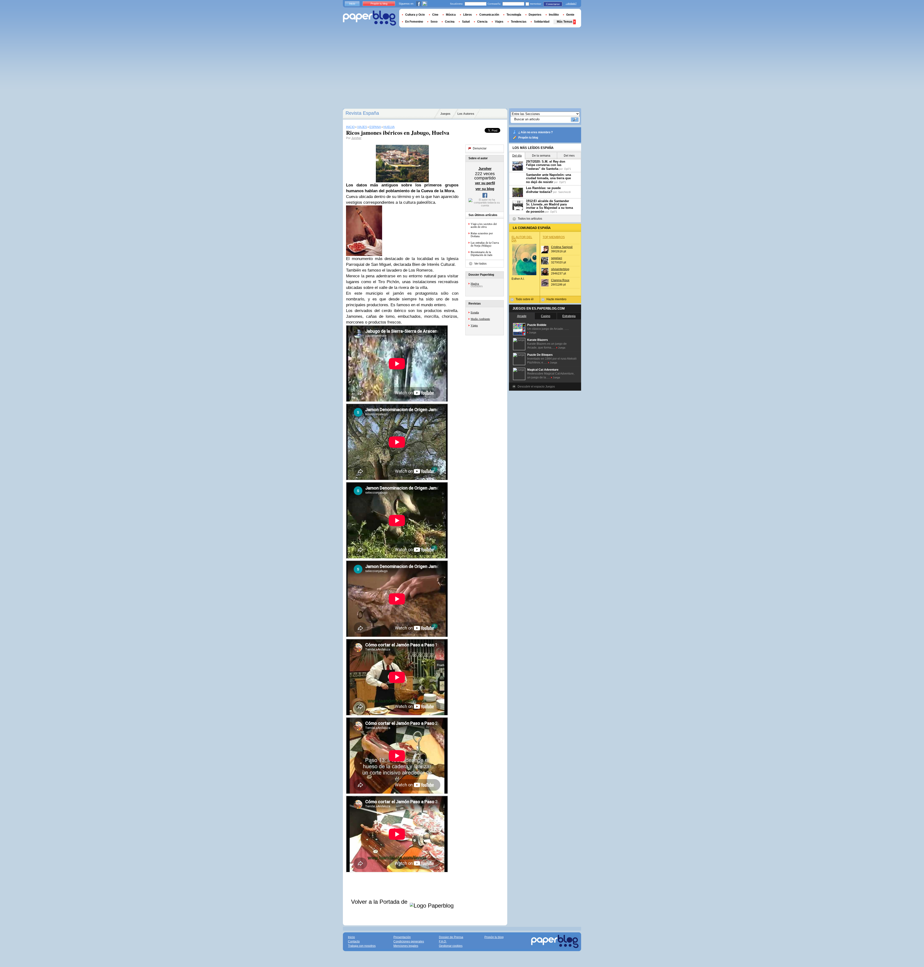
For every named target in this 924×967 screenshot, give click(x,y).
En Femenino (414, 21)
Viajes (474, 325)
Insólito (554, 14)
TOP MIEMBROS (554, 237)
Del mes (569, 155)
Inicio (352, 3)
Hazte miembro (556, 299)
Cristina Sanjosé (562, 247)
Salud (466, 21)
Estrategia (569, 316)
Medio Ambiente (480, 319)
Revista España (362, 113)
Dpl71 (567, 168)
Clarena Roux (560, 280)
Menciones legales (405, 946)
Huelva (475, 283)
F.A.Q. (443, 941)
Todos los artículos (530, 218)
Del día (517, 155)
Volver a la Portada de (380, 901)
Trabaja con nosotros (362, 946)
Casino (545, 316)
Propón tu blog (528, 137)
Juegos (445, 113)
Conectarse (553, 4)
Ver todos (480, 263)
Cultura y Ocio (415, 14)
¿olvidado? (571, 3)
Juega (532, 332)
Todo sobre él (524, 299)
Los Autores (465, 113)
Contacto (354, 941)
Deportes (535, 14)
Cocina (450, 21)
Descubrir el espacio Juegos (536, 386)
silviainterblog (560, 269)
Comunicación (489, 14)
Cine (435, 14)
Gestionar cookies (450, 946)
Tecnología (514, 14)
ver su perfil (485, 183)
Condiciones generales (408, 941)
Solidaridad (541, 21)
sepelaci (556, 258)
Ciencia (482, 21)
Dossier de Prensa (451, 937)
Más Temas (564, 21)
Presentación (402, 937)
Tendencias (518, 21)
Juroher (356, 138)
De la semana (541, 155)
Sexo (433, 21)
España (475, 312)
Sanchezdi (564, 192)
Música (451, 14)
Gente (570, 14)
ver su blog (484, 189)
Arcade (521, 316)
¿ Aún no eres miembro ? (535, 132)
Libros (467, 14)
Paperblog (369, 18)
